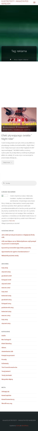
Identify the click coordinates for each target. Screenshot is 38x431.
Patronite (12, 221)
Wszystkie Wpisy (7, 379)
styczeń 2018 (6, 283)
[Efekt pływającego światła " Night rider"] (19, 119)
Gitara (4, 347)
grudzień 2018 (7, 276)
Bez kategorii (6, 339)
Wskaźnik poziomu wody (10, 255)
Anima (18, 425)
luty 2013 (5, 319)
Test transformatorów (9, 367)
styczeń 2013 (6, 323)
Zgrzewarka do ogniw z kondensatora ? (15, 251)
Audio (4, 335)
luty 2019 (5, 268)
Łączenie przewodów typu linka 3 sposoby (16, 247)
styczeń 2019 (6, 272)
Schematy (27, 130)
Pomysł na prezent (8, 355)
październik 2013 (7, 307)
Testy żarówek (7, 375)
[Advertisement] (19, 81)
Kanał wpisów (6, 395)
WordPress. (25, 425)
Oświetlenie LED (18, 130)
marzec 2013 (6, 315)
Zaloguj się (5, 391)
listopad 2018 (6, 280)
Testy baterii (6, 371)
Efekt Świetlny (8, 130)
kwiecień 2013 (6, 311)
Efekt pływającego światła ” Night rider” (16, 137)
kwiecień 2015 (6, 295)
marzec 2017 (6, 287)
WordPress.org (7, 403)
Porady (4, 359)
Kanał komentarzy (8, 399)
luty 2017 (5, 291)
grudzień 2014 (7, 299)
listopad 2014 (6, 303)
